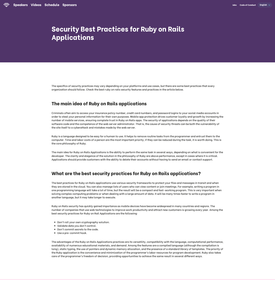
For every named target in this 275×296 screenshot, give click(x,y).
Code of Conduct (248, 4)
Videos (36, 4)
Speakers (20, 4)
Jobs (234, 4)
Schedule (52, 4)
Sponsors (69, 4)
